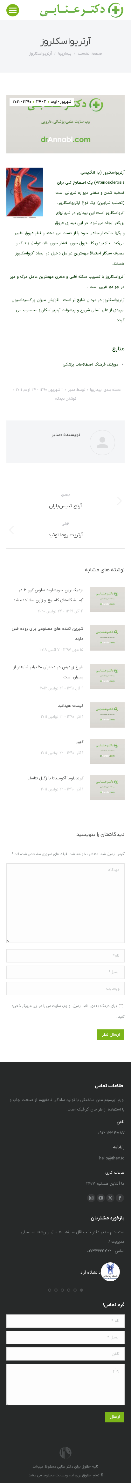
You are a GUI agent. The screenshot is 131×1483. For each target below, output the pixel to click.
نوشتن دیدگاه (65, 399)
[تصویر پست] (107, 599)
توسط (76, 390)
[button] (81, 1290)
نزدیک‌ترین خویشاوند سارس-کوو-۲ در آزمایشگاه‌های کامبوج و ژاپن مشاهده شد (48, 595)
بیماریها (95, 390)
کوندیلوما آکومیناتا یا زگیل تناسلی (54, 778)
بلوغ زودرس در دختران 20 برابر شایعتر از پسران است (48, 672)
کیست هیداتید (70, 706)
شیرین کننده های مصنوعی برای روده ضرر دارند (47, 634)
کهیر (79, 742)
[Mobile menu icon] (12, 10)
